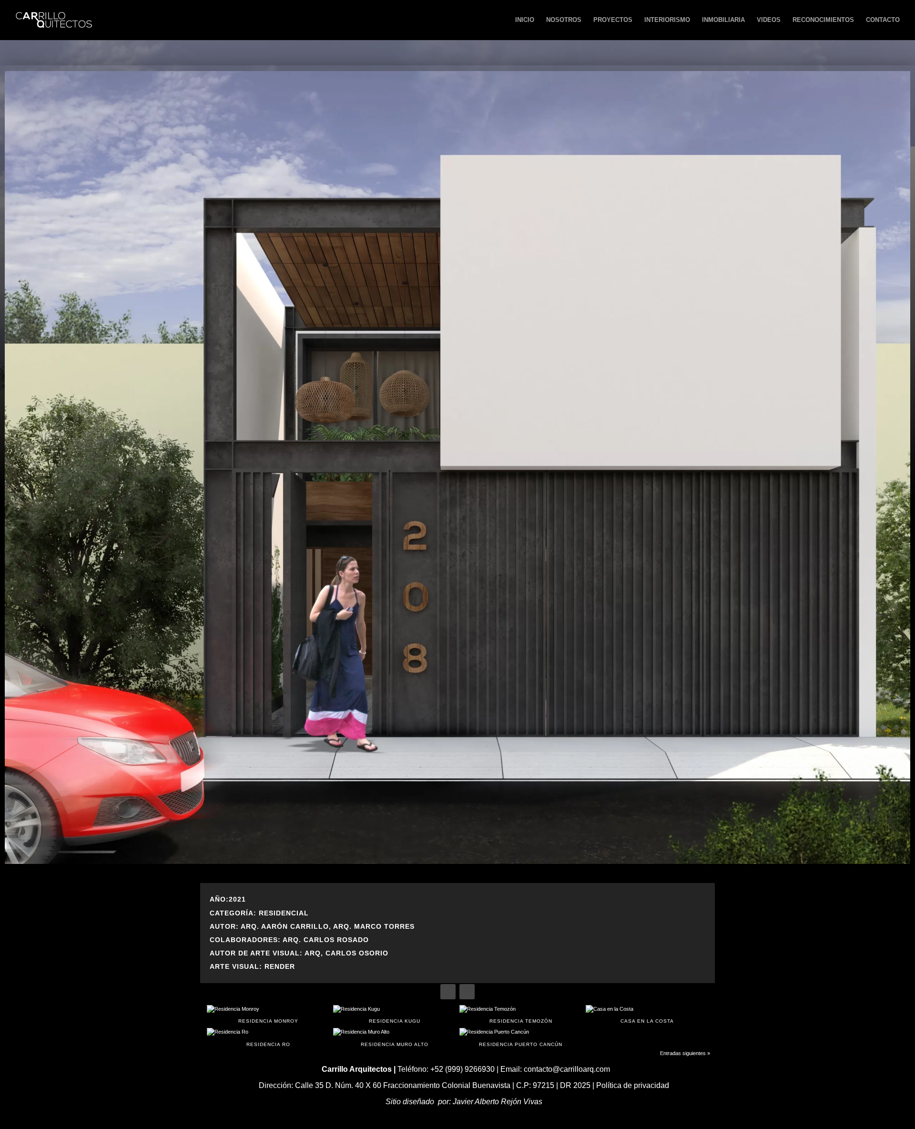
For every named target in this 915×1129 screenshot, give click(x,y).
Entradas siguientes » (685, 1053)
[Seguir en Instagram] (467, 991)
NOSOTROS (563, 20)
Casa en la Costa (647, 1021)
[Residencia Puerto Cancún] (520, 1032)
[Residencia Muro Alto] (394, 1032)
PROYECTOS (612, 20)
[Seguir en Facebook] (448, 991)
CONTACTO (883, 20)
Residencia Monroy (268, 1021)
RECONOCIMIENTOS (823, 20)
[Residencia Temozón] (520, 1009)
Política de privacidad (632, 1085)
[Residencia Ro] (268, 1032)
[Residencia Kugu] (394, 1009)
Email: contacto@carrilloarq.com (555, 1069)
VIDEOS (769, 20)
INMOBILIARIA (723, 20)
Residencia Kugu (394, 1021)
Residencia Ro (268, 1044)
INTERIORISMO (667, 20)
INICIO (524, 20)
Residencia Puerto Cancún (520, 1044)
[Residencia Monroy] (268, 1009)
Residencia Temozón (520, 1021)
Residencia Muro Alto (394, 1044)
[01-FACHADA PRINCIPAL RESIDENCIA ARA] (457, 862)
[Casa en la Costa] (647, 1009)
